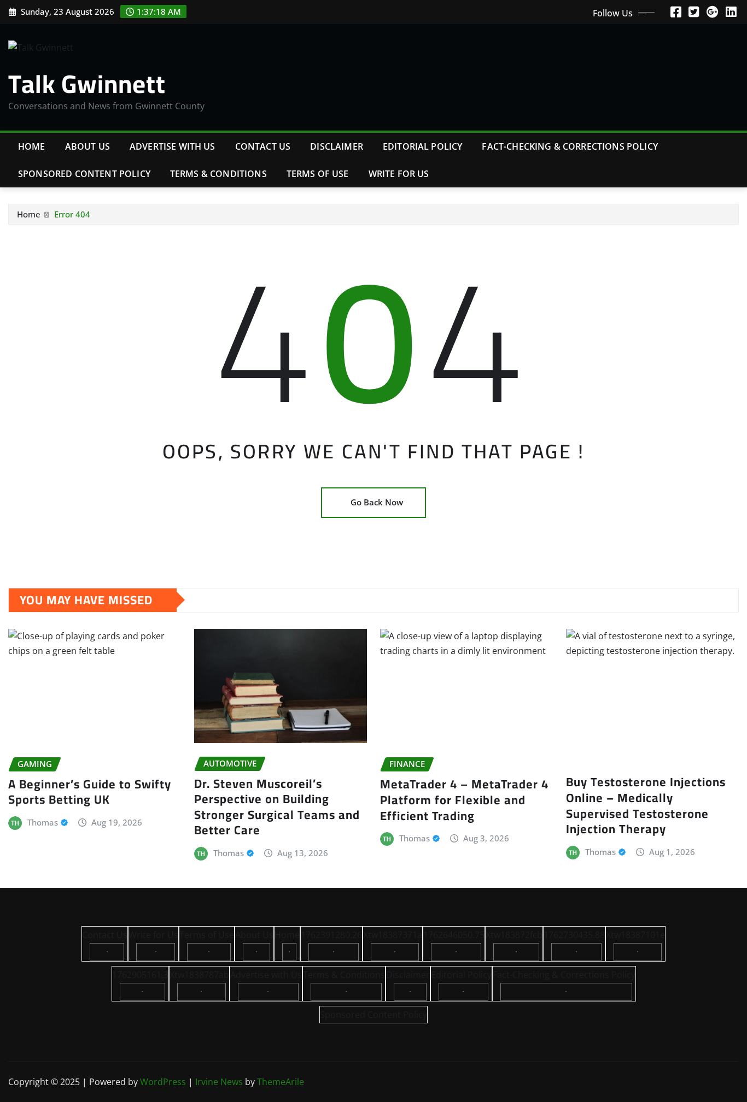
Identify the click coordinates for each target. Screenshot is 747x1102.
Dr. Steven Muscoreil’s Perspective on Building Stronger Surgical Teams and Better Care (277, 807)
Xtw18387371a (392, 935)
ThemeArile (280, 1082)
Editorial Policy (423, 146)
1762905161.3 (140, 975)
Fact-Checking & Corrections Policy (569, 146)
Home (31, 146)
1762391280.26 (331, 935)
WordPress (163, 1082)
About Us (87, 146)
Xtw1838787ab (199, 975)
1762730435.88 (574, 935)
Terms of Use (318, 174)
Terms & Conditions (218, 174)
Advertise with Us (172, 146)
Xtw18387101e (635, 935)
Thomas (42, 822)
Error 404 (72, 214)
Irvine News (219, 1082)
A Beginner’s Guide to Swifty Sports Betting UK (89, 792)
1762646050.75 (454, 935)
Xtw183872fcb (514, 935)
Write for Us (399, 174)
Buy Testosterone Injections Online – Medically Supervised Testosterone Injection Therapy (646, 805)
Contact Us (263, 146)
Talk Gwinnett (87, 83)
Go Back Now (377, 502)
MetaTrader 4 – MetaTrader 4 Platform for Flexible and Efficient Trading (464, 800)
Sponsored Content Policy (84, 174)
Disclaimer (336, 146)
